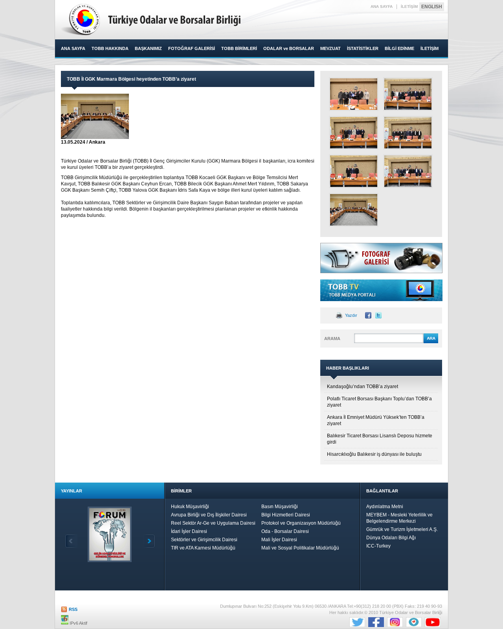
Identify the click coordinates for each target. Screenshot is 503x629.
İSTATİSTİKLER (362, 48)
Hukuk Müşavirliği (190, 506)
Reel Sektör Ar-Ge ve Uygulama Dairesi (213, 523)
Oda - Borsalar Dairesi (285, 531)
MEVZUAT (330, 48)
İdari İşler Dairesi (189, 531)
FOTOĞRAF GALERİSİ (191, 48)
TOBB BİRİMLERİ (239, 48)
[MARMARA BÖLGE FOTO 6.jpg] (408, 171)
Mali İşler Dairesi (279, 539)
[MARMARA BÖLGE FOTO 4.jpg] (408, 133)
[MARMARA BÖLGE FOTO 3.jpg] (353, 133)
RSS (73, 609)
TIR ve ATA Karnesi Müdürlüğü (203, 548)
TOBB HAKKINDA (110, 48)
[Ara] (431, 342)
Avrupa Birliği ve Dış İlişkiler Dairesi (209, 515)
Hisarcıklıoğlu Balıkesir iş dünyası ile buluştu (374, 454)
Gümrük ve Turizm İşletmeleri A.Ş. (402, 529)
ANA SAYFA (382, 6)
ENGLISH (431, 6)
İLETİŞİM (409, 6)
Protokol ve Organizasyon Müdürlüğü (301, 523)
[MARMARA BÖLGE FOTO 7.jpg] (353, 210)
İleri (149, 541)
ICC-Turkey (378, 546)
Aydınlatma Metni (384, 506)
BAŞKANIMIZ (148, 48)
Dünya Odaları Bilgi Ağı (391, 537)
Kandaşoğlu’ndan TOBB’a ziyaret (362, 386)
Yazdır (351, 315)
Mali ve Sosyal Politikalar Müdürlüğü (300, 548)
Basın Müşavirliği (279, 506)
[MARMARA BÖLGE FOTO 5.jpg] (353, 171)
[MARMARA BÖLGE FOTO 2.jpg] (408, 94)
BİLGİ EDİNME (399, 48)
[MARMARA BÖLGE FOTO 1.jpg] (353, 94)
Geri (71, 541)
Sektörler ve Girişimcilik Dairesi (204, 539)
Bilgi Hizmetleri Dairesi (285, 515)
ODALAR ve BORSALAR (288, 48)
